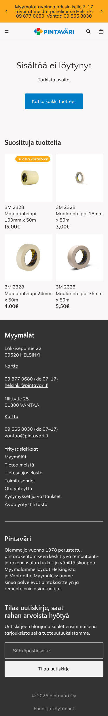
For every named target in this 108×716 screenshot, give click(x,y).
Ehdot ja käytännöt (54, 708)
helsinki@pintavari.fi (26, 385)
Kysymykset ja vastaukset (33, 496)
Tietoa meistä (19, 465)
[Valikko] (6, 31)
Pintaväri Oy (63, 695)
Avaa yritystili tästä (26, 504)
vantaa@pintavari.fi (26, 435)
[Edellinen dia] (6, 11)
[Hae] (88, 31)
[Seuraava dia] (101, 11)
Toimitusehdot (20, 480)
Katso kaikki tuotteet (54, 101)
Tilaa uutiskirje (54, 669)
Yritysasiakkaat (21, 449)
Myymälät (15, 457)
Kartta (11, 366)
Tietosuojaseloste (23, 472)
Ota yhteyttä (18, 488)
